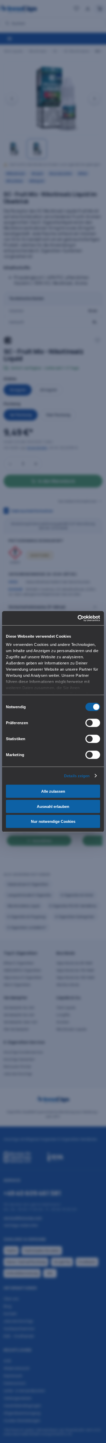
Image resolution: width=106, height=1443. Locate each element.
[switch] (92, 723)
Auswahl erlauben (53, 806)
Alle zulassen (53, 791)
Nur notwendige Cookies (53, 821)
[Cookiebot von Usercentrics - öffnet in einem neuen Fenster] (77, 618)
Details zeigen (77, 775)
